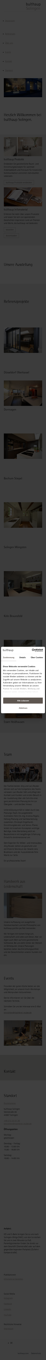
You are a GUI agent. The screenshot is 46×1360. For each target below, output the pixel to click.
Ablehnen (23, 708)
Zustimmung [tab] (8, 657)
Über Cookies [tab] (37, 657)
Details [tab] (22, 657)
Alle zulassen (23, 700)
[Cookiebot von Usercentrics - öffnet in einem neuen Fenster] (32, 650)
